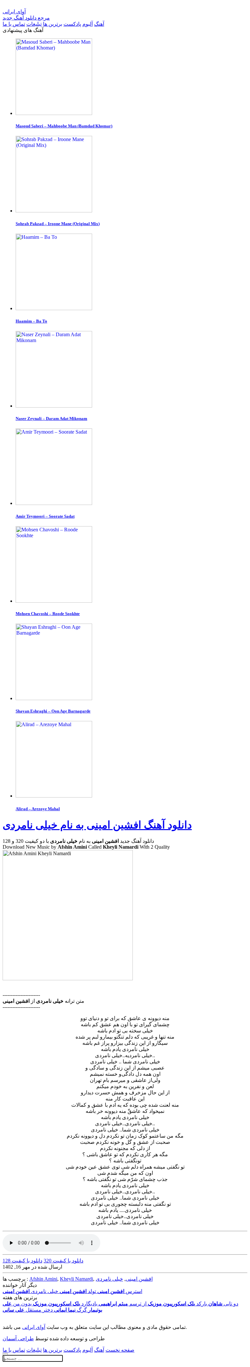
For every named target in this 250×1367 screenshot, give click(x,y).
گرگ (70, 1310)
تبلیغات (34, 24)
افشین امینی (139, 1279)
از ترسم (122, 1303)
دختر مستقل (28, 1310)
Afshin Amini (43, 1279)
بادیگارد (65, 1303)
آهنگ (99, 24)
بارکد (177, 1303)
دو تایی (223, 1303)
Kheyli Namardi (76, 1279)
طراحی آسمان (18, 1338)
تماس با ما (14, 24)
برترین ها (52, 24)
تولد (78, 1291)
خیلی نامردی (109, 1279)
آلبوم (87, 24)
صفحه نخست (119, 1350)
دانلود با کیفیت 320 (63, 1260)
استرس (119, 1291)
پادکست (72, 24)
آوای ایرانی (33, 1327)
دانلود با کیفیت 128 (22, 1260)
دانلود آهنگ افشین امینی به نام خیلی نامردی (97, 825)
